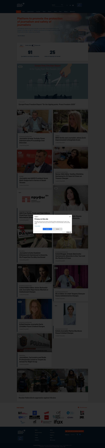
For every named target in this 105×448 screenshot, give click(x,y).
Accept (47, 229)
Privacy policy (37, 226)
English (36, 216)
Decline (57, 229)
